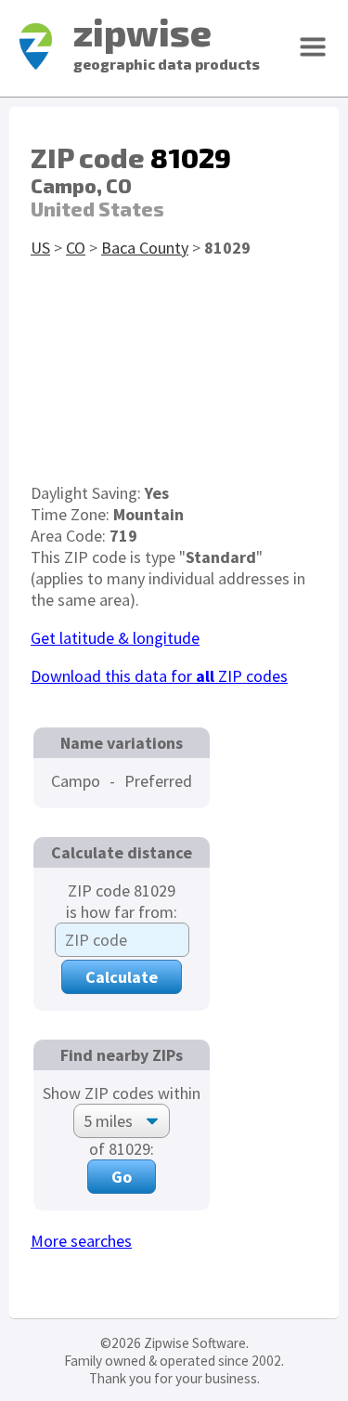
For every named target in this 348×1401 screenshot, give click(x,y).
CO (75, 247)
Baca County (144, 247)
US (40, 247)
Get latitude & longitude (115, 637)
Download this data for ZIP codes (159, 676)
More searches (81, 1240)
